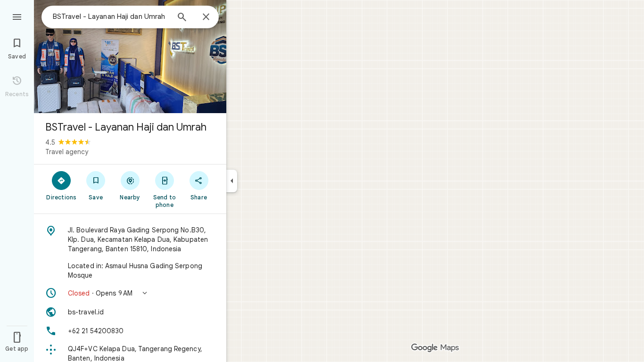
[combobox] (111, 16)
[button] (130, 293)
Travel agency (66, 152)
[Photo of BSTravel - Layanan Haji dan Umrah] (130, 56)
